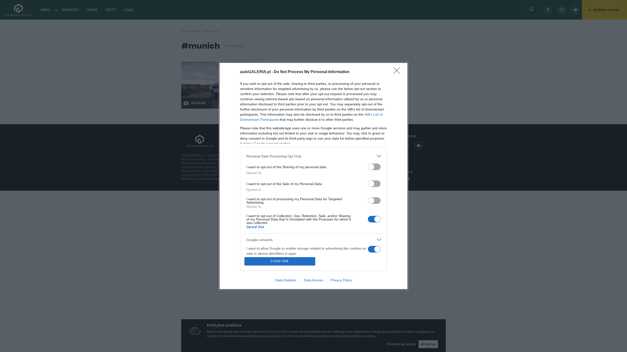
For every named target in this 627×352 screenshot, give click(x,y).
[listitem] (313, 156)
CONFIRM (280, 261)
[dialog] (313, 176)
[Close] (398, 72)
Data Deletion (285, 280)
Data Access (313, 280)
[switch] (374, 167)
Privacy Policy (341, 280)
